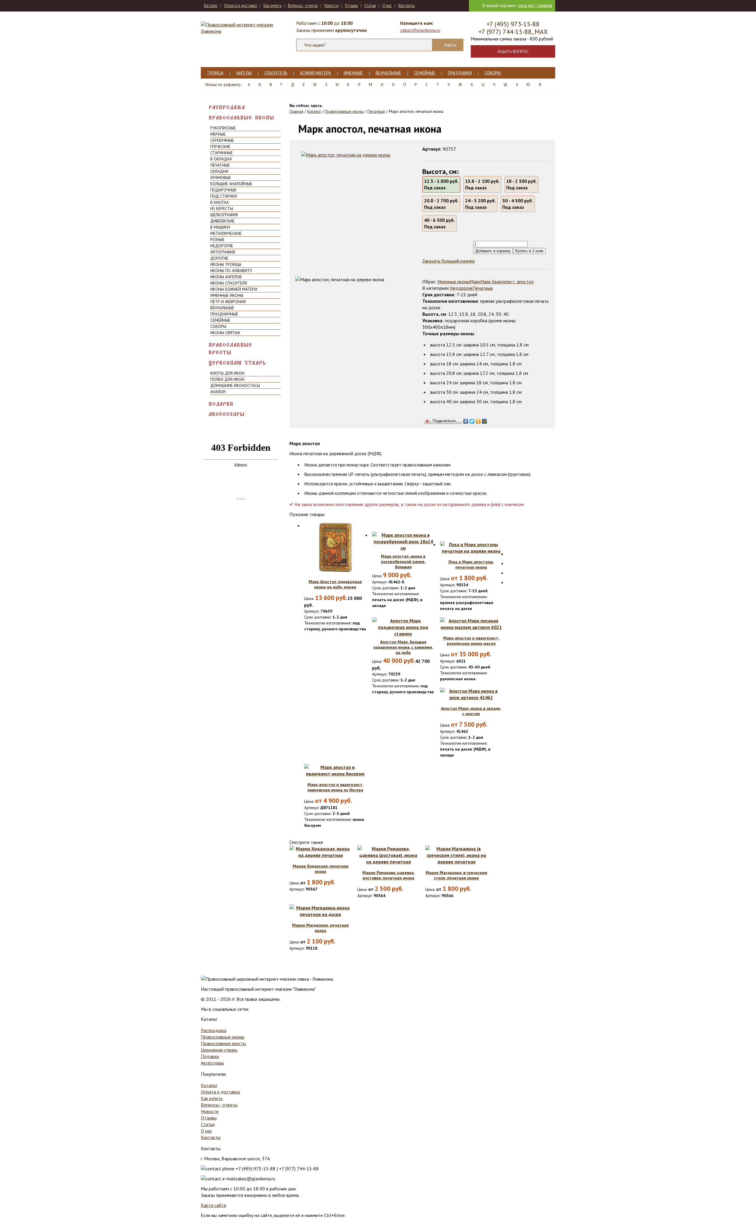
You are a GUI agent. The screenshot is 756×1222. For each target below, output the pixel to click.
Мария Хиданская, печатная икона (320, 868)
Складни (219, 171)
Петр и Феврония (228, 301)
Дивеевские (222, 221)
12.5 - (441, 184)
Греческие (220, 146)
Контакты (406, 5)
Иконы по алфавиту (231, 270)
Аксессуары (227, 414)
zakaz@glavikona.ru (420, 30)
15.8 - (482, 184)
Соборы (493, 73)
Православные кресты (230, 349)
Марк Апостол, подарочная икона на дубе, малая (335, 584)
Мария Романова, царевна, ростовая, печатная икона (388, 875)
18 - (521, 184)
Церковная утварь (237, 363)
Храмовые (220, 177)
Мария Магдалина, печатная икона (320, 927)
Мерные (218, 134)
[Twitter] (472, 419)
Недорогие (221, 245)
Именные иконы (226, 295)
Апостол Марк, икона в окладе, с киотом (471, 711)
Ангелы (244, 73)
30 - (517, 204)
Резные (217, 239)
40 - (439, 223)
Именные (353, 73)
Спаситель (275, 73)
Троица (215, 73)
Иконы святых (225, 332)
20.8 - (441, 204)
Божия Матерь (315, 73)
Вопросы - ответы (303, 5)
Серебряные (222, 140)
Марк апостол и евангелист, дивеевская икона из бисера (335, 787)
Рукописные (223, 128)
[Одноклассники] (478, 419)
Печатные (220, 165)
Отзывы (351, 5)
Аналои (218, 391)
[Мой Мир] (484, 419)
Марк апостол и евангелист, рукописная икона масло (471, 640)
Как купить (272, 5)
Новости (331, 5)
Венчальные (388, 73)
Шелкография (224, 214)
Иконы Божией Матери (233, 289)
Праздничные (224, 314)
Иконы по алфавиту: (223, 84)
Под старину (223, 196)
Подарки (221, 404)
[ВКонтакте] (466, 419)
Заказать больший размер (448, 261)
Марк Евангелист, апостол (507, 281)
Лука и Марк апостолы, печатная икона (471, 564)
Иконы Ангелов (226, 276)
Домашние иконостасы (235, 385)
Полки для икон (227, 379)
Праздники (460, 73)
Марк (475, 281)
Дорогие (219, 258)
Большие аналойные (231, 183)
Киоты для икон (227, 373)
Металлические (226, 233)
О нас (387, 5)
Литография (222, 252)
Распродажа (227, 107)
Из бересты (221, 208)
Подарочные (223, 190)
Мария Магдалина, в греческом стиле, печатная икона (456, 875)
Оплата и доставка (240, 5)
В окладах (221, 159)
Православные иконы (241, 117)
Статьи (370, 5)
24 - (480, 204)
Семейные (424, 73)
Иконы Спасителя (228, 283)
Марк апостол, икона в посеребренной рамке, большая (403, 561)
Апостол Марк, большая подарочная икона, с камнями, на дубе (403, 647)
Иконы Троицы (225, 264)
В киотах (219, 202)
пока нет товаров (535, 5)
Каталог (211, 5)
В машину (220, 227)
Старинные (221, 152)
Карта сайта (213, 1205)
